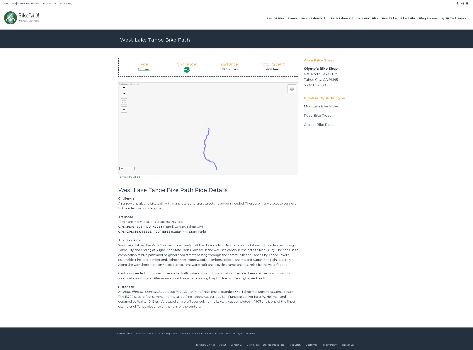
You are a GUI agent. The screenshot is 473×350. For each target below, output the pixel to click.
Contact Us (236, 344)
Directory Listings (205, 344)
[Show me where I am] (124, 109)
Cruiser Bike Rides (319, 125)
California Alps (48, 3)
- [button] (124, 93)
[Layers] (292, 89)
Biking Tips (253, 344)
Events (292, 18)
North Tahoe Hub (342, 18)
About (222, 344)
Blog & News (428, 18)
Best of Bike (275, 18)
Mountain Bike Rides (321, 106)
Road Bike (389, 18)
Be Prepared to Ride (273, 344)
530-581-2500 (315, 85)
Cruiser (143, 69)
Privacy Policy (329, 344)
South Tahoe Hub (313, 18)
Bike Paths (408, 18)
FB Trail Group (455, 18)
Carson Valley (65, 3)
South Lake (10, 3)
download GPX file (129, 177)
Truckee (35, 3)
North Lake (23, 3)
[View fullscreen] (124, 101)
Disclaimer (311, 344)
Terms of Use (347, 344)
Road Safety (295, 344)
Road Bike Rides (317, 116)
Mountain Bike (368, 18)
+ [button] (124, 87)
